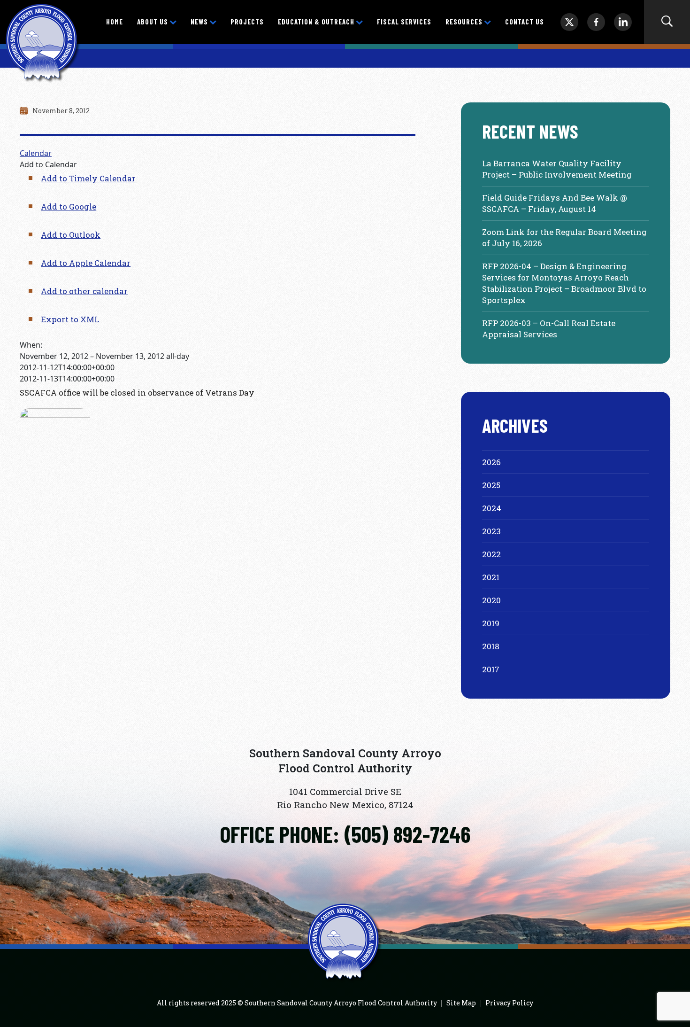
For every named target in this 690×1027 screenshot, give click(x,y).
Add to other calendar (84, 291)
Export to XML (70, 319)
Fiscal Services (404, 21)
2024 (491, 508)
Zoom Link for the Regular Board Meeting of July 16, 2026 (564, 237)
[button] (48, 164)
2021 (490, 577)
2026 (491, 462)
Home (114, 21)
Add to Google (68, 206)
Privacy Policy (509, 1002)
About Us (152, 21)
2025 (491, 485)
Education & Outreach (316, 21)
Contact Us (524, 21)
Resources (464, 21)
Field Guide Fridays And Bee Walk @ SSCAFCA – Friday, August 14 (554, 203)
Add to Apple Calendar (85, 262)
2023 (491, 531)
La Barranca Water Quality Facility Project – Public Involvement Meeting (557, 169)
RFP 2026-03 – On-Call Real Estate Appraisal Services (548, 329)
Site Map (461, 1002)
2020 (491, 600)
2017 (490, 669)
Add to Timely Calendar (88, 178)
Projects (247, 21)
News (199, 21)
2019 (490, 623)
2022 (491, 554)
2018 (490, 646)
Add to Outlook (70, 234)
